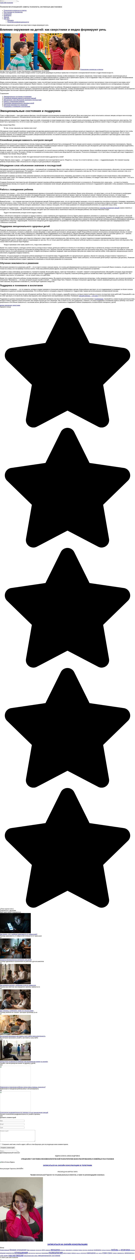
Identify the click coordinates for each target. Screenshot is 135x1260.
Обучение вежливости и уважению (15, 105)
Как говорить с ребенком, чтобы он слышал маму (17, 1010)
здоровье (75, 1250)
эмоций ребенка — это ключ (88, 296)
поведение (38, 1253)
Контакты (10, 20)
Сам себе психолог (6, 2)
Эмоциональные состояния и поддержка (18, 96)
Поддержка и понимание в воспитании (17, 106)
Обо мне (6, 19)
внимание (32, 1250)
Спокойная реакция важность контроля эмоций (20, 98)
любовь (114, 1250)
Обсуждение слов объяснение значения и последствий (22, 100)
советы (100, 1253)
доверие (47, 1250)
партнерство (31, 1253)
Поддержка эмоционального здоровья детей (19, 103)
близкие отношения (18, 1250)
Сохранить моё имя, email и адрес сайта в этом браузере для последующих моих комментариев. (35, 1144)
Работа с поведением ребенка (14, 101)
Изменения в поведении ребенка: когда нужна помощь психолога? (23, 1087)
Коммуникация (4, 1250)
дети (43, 1250)
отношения (21, 1252)
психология (56, 1252)
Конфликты (7, 15)
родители (83, 1253)
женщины (62, 1250)
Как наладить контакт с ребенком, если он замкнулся (18, 985)
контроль (85, 1250)
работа (65, 1253)
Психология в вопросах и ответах (15, 10)
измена (80, 1250)
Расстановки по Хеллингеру (13, 12)
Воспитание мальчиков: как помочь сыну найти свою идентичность (22, 1036)
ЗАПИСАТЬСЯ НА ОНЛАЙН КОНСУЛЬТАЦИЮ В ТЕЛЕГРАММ (67, 1165)
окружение (8, 305)
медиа (2, 305)
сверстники (16, 305)
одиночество (10, 1253)
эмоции (19, 1255)
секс (97, 1253)
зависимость (69, 1250)
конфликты (97, 1250)
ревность (78, 1253)
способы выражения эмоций (109, 208)
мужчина (125, 1250)
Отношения (8, 14)
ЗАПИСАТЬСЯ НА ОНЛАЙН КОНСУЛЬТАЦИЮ (67, 1244)
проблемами (99, 299)
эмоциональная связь (31, 1255)
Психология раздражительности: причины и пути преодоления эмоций (24, 1112)
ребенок (73, 1253)
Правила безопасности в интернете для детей (15, 960)
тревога (115, 1253)
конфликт (91, 1250)
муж (120, 1250)
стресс (109, 1253)
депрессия (38, 1250)
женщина (55, 1250)
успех (6, 1256)
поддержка (44, 1253)
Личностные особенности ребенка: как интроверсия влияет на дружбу (24, 1061)
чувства (12, 1255)
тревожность (120, 1253)
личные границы (106, 1250)
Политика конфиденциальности (18, 22)
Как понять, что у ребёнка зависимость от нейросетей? (18, 934)
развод (69, 1253)
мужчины (132, 1250)
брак (28, 1250)
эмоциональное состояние (49, 1256)
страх (104, 1253)
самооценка (91, 1253)
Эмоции (6, 17)
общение (3, 1253)
